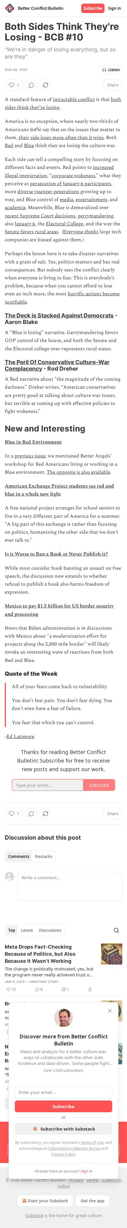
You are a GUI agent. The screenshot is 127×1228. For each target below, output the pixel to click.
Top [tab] (11, 930)
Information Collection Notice (74, 1148)
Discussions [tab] (50, 930)
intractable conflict (74, 99)
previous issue (29, 456)
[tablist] (30, 856)
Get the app (93, 1200)
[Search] (116, 930)
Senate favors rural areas (31, 232)
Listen (114, 69)
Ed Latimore (20, 736)
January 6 (24, 224)
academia (15, 207)
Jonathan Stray (44, 982)
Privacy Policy (63, 1154)
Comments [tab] (18, 856)
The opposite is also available (78, 472)
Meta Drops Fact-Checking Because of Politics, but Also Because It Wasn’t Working (40, 954)
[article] (63, 968)
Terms (93, 1180)
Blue (29, 145)
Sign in (114, 8)
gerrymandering (95, 216)
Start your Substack (48, 1200)
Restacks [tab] (43, 856)
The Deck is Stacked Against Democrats (59, 315)
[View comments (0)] (31, 85)
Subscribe (93, 8)
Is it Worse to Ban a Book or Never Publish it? (56, 554)
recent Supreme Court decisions (40, 216)
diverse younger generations (48, 192)
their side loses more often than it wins (61, 137)
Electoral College (64, 224)
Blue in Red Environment (33, 442)
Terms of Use (92, 1142)
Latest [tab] (27, 930)
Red (9, 145)
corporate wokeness (73, 176)
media (66, 199)
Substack (34, 1215)
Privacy (76, 1180)
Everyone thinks (80, 232)
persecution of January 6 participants (70, 184)
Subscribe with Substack (67, 1129)
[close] (110, 1010)
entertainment (91, 199)
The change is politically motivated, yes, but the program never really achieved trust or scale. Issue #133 (49, 972)
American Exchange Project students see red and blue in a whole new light (59, 490)
